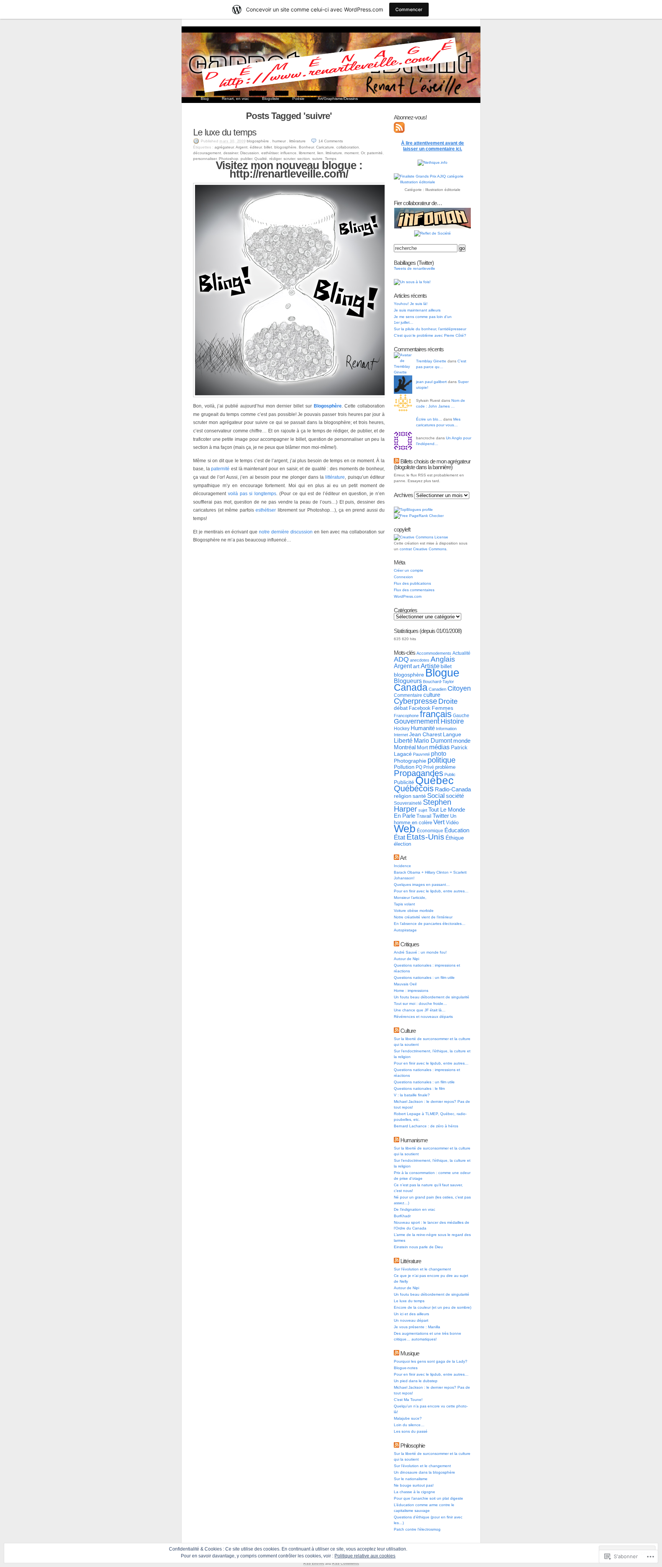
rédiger (275, 159)
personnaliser (204, 159)
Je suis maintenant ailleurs (417, 310)
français (436, 714)
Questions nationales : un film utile (424, 977)
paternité (375, 153)
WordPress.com (407, 596)
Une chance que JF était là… (420, 1010)
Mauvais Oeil (405, 984)
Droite (448, 701)
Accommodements (433, 653)
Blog (205, 98)
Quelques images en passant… (422, 884)
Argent (241, 147)
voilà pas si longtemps (252, 493)
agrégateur (224, 147)
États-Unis (425, 836)
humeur (279, 141)
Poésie (298, 98)
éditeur (256, 147)
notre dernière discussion (286, 532)
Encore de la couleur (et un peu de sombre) (432, 1307)
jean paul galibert (431, 382)
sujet (422, 810)
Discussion (249, 153)
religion (402, 796)
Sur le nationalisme (411, 1479)
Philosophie (412, 1445)
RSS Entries (313, 1563)
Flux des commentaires (414, 590)
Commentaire (408, 695)
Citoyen (459, 688)
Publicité (404, 782)
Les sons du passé (411, 1431)
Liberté (403, 740)
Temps (330, 159)
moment (351, 153)
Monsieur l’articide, (410, 897)
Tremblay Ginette (431, 361)
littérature (297, 141)
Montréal (405, 747)
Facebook (420, 708)
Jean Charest (425, 734)
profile (427, 509)
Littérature (410, 1261)
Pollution (404, 767)
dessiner (230, 153)
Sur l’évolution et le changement (422, 1269)
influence (288, 153)
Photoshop (228, 159)
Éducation (456, 830)
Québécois (414, 788)
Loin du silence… (409, 1425)
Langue (452, 734)
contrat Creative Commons (423, 549)
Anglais (443, 659)
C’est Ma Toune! (408, 1399)
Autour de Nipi (406, 959)
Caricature (325, 147)
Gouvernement (416, 721)
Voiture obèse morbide (414, 910)
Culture (408, 1030)
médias (439, 747)
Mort (422, 747)
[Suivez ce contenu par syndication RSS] (396, 461)
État (399, 837)
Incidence (402, 866)
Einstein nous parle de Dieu (418, 1247)
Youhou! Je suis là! (411, 304)
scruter (289, 159)
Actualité (461, 653)
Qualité (260, 159)
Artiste (430, 666)
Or (363, 153)
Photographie (410, 761)
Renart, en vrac (235, 98)
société (455, 796)
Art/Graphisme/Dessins (338, 98)
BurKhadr (402, 1216)
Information (446, 728)
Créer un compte (408, 570)
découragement (207, 153)
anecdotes (419, 660)
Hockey (402, 728)
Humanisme (414, 1140)
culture (431, 695)
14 (330, 141)
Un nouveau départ (411, 1320)
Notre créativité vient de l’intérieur (423, 917)
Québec (434, 780)
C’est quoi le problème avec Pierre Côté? (430, 335)
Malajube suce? (408, 1418)
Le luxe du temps (224, 132)
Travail (423, 816)
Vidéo (452, 822)
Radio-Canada (453, 789)
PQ (419, 767)
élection (402, 844)
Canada (411, 687)
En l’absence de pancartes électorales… (429, 923)
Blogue (442, 672)
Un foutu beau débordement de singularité (431, 997)
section (303, 159)
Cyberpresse (415, 701)
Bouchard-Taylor (438, 681)
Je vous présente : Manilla (417, 1327)
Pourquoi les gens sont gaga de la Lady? (430, 1361)
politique (442, 760)
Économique (430, 830)
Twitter (441, 816)
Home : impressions (411, 990)
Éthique (455, 838)
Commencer (409, 9)
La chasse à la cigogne (414, 1492)
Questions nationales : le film (419, 1088)
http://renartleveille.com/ (288, 174)
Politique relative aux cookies (364, 1556)
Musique (409, 1353)
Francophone (406, 715)
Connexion (403, 577)
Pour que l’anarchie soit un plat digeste (428, 1498)
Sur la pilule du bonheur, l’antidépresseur (430, 329)
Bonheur (306, 147)
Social (436, 795)
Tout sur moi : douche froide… (420, 1003)
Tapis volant (404, 904)
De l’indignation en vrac (414, 1209)
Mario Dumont (433, 740)
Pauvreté (421, 754)
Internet (401, 734)
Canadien (437, 689)
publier (246, 159)
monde (461, 740)
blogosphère (258, 141)
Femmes (442, 708)
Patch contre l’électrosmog (417, 1529)
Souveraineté (408, 803)
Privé (428, 767)
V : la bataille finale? (412, 1095)
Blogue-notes (406, 1368)
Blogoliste (270, 98)
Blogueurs (408, 681)
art (416, 666)
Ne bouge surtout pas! (414, 1485)
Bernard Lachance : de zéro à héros (426, 1126)
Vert (439, 822)
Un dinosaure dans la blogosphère (424, 1472)
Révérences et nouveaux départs (423, 1016)
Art (403, 857)
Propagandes (418, 773)
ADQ (401, 659)
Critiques (409, 944)
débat (401, 708)
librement (307, 153)
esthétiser (269, 153)
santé (419, 796)
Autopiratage (405, 930)
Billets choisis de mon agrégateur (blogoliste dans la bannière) (432, 464)
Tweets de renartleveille (414, 268)
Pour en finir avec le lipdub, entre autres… (431, 891)
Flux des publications (412, 583)
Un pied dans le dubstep (416, 1381)
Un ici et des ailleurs (411, 1314)
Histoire (452, 721)
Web (405, 829)
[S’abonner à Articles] (399, 131)
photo (438, 753)
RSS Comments (345, 1563)
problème (445, 767)
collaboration (347, 147)
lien (320, 153)
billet (268, 147)
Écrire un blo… (429, 419)
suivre (317, 159)
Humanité (423, 728)
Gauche (461, 715)
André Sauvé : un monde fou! (420, 952)
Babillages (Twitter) (414, 262)
